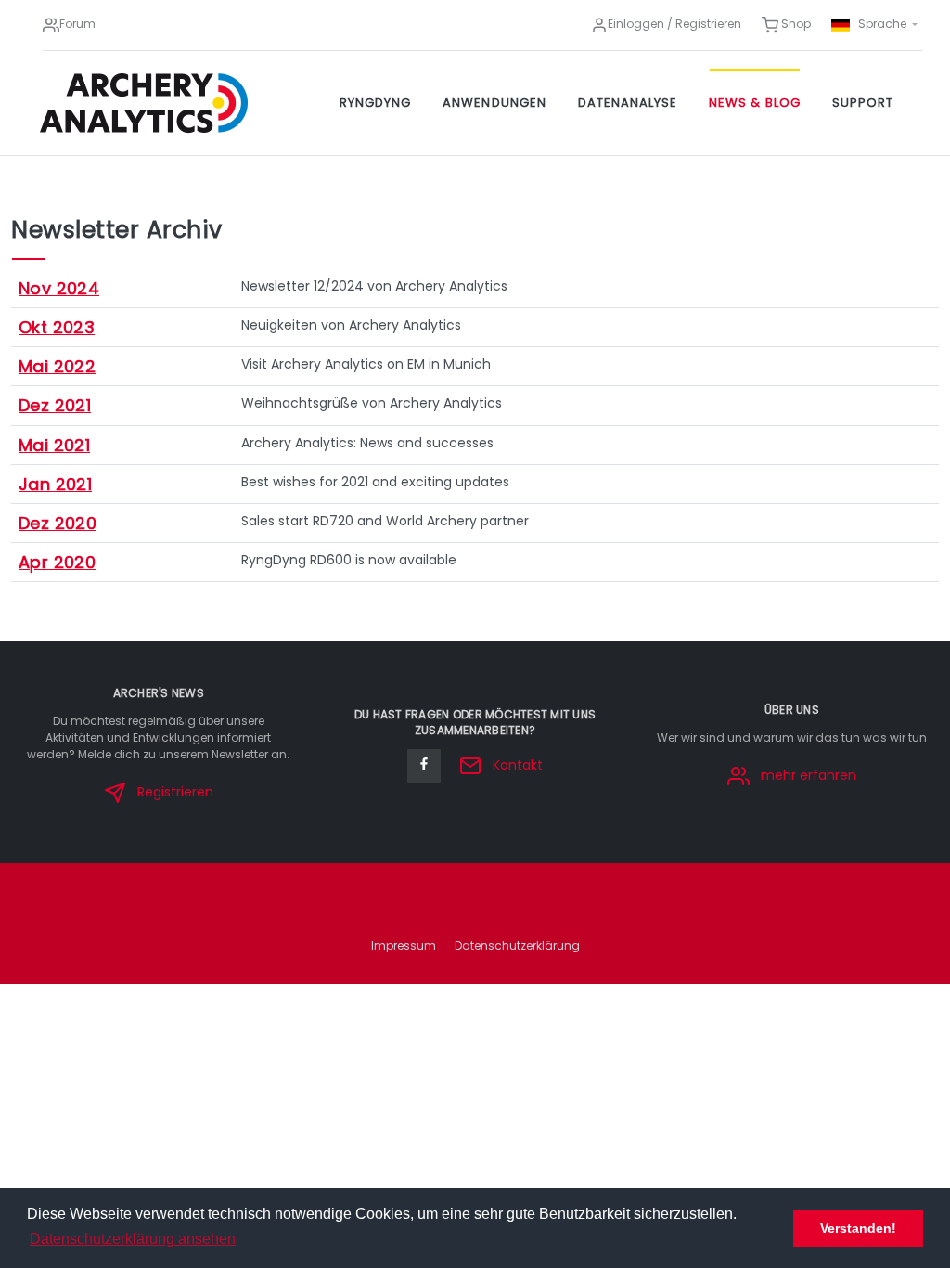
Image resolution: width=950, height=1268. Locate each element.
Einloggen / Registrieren (674, 24)
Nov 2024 (59, 288)
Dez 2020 (57, 523)
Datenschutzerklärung (517, 945)
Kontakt (516, 765)
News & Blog (754, 102)
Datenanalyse (627, 102)
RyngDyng (375, 102)
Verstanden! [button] (858, 1228)
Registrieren (173, 792)
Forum (77, 24)
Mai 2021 (54, 445)
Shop (794, 24)
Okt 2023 (57, 327)
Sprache (882, 24)
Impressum (403, 945)
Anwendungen (494, 102)
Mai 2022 (57, 366)
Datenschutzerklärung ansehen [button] (133, 1239)
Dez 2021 (55, 405)
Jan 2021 (55, 484)
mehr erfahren (806, 775)
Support (862, 102)
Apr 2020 (57, 562)
